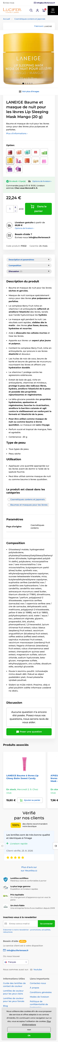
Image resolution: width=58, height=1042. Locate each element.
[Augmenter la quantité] (15, 207)
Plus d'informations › (17, 133)
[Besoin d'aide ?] (37, 10)
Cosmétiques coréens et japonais (29, 19)
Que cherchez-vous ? (21, 37)
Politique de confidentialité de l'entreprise (39, 1004)
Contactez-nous (38, 983)
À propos (34, 987)
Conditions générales (41, 992)
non (29, 1029)
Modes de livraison (39, 996)
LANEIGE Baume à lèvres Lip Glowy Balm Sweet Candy (22, 777)
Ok (29, 1035)
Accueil (6, 19)
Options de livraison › (42, 181)
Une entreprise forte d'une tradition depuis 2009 (32, 908)
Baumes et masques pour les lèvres (28, 505)
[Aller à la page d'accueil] (12, 10)
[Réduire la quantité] (15, 211)
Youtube (37, 969)
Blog (5, 1006)
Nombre (10, 209)
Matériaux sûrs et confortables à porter (28, 881)
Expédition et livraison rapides (24, 889)
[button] (31, 10)
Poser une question (30, 731)
